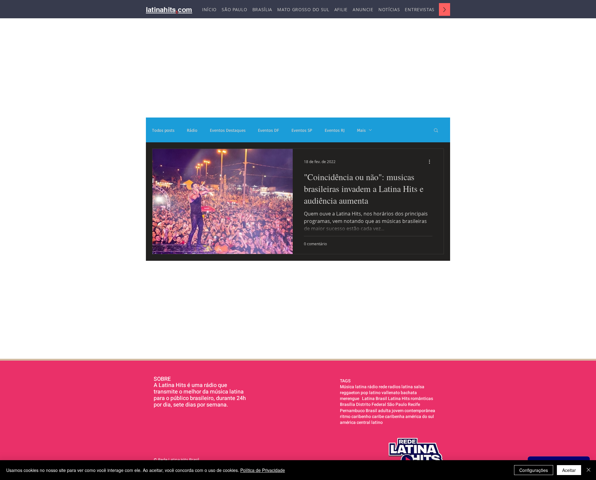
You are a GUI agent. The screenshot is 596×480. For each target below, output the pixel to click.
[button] (436, 130)
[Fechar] (588, 470)
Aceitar (569, 470)
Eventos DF (268, 130)
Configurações (533, 470)
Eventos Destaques (228, 130)
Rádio (192, 130)
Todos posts (163, 130)
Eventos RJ (335, 130)
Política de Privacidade (262, 470)
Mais (361, 130)
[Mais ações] (431, 161)
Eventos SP (301, 130)
